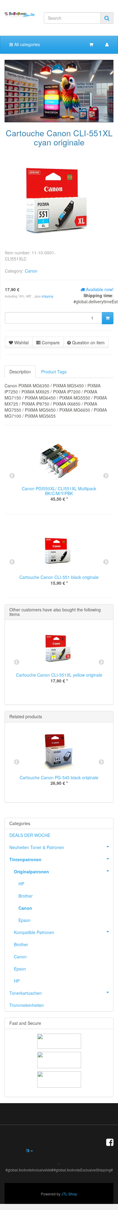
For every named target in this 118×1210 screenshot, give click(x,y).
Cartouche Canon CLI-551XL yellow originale (59, 675)
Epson (24, 920)
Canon (31, 271)
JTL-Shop (69, 1193)
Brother (25, 896)
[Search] (107, 18)
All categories (26, 44)
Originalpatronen (31, 871)
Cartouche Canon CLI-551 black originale (59, 577)
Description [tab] (20, 372)
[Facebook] (109, 1142)
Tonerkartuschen (25, 993)
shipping (47, 296)
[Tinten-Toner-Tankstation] (20, 15)
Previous (12, 476)
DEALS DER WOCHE (29, 835)
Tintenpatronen (25, 859)
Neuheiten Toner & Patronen (36, 847)
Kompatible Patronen (34, 932)
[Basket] (91, 44)
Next (106, 476)
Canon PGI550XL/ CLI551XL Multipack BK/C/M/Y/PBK (59, 490)
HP (21, 884)
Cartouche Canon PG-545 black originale (59, 777)
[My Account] (107, 44)
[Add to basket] (107, 318)
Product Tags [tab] (54, 372)
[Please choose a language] (29, 1150)
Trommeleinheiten (26, 1005)
